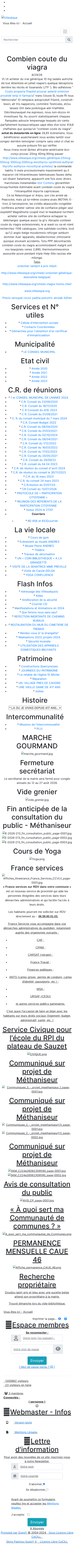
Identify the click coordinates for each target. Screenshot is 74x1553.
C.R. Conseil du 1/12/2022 (39, 443)
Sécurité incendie (39, 641)
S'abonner (35, 1484)
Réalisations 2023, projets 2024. (39, 637)
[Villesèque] (9, 17)
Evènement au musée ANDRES (39, 541)
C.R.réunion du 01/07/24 (39, 485)
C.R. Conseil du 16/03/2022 (39, 447)
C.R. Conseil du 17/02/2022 (39, 451)
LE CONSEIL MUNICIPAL (39, 352)
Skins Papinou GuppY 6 (22, 1541)
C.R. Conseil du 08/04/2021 (39, 439)
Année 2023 (39, 381)
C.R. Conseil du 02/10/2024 (39, 435)
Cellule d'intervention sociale (39, 322)
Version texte (23, 1422)
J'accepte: (19, 1514)
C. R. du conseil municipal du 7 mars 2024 (39, 418)
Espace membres (37, 1325)
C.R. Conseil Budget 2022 (39, 422)
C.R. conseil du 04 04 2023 (39, 464)
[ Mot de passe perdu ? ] (37, 1367)
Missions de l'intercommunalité (39, 724)
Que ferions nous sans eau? (39, 612)
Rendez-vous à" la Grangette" (39, 633)
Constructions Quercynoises (39, 666)
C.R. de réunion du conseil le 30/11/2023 (39, 472)
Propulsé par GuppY (14, 1532)
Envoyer (37, 1361)
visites (39, 691)
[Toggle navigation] (65, 31)
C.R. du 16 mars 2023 (39, 476)
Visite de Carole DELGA (39, 570)
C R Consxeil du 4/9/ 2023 (39, 410)
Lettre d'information (37, 1445)
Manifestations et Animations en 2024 (39, 608)
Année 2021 (39, 372)
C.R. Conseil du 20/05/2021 (39, 455)
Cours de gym (39, 537)
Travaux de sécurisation (39, 554)
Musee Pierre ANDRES (39, 546)
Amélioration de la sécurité (39, 600)
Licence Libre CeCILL (53, 1541)
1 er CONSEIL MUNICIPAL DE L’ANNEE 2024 (39, 397)
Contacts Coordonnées (39, 327)
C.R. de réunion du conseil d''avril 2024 (39, 468)
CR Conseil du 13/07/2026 (39, 489)
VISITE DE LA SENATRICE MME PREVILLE (39, 566)
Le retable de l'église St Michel (39, 674)
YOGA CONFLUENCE (39, 575)
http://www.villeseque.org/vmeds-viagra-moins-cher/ (37, 284)
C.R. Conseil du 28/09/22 (39, 460)
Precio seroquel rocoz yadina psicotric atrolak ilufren (37, 298)
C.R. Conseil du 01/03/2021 (39, 431)
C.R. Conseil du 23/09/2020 (39, 401)
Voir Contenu (45, 183)
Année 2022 (39, 377)
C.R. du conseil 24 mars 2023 (39, 480)
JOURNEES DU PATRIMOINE (39, 670)
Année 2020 (39, 368)
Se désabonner (35, 1489)
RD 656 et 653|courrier (43, 521)
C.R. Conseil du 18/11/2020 (39, 406)
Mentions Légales (25, 1432)
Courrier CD (39, 604)
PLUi (39, 728)
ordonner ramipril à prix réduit (37, 266)
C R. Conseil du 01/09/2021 (39, 414)
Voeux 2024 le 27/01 (39, 509)
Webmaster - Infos (37, 1412)
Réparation (39, 678)
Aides (39, 595)
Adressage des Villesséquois (39, 591)
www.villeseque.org (37, 291)
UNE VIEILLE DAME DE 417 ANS (39, 687)
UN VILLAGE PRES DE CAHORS (39, 683)
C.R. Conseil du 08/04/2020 (39, 426)
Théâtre (39, 550)
